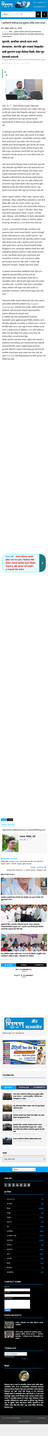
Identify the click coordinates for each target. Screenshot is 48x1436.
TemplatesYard (30, 1418)
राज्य (8, 1254)
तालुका (9, 1217)
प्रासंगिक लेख (11, 1236)
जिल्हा (10, 32)
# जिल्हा (10, 820)
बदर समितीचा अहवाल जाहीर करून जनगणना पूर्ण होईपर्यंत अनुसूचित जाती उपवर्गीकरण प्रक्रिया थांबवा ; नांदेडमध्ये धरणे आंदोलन (23, 954)
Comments (39, 1087)
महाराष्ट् (9, 1245)
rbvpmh (11, 1199)
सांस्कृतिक (10, 1272)
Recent (9, 1087)
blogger (8, 965)
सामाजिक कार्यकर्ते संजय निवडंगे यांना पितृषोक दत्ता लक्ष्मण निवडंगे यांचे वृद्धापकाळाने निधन (22, 898)
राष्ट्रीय (9, 1258)
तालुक (9, 1213)
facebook (39, 965)
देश (8, 1226)
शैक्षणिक (9, 1268)
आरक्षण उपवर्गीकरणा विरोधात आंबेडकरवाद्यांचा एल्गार (27, 1139)
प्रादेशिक (10, 1231)
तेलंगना (9, 1222)
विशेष (8, 1263)
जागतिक (9, 1204)
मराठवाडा (10, 1240)
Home (4, 32)
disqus (24, 965)
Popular (24, 1087)
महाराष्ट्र (10, 1249)
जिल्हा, (28, 63)
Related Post (8, 874)
